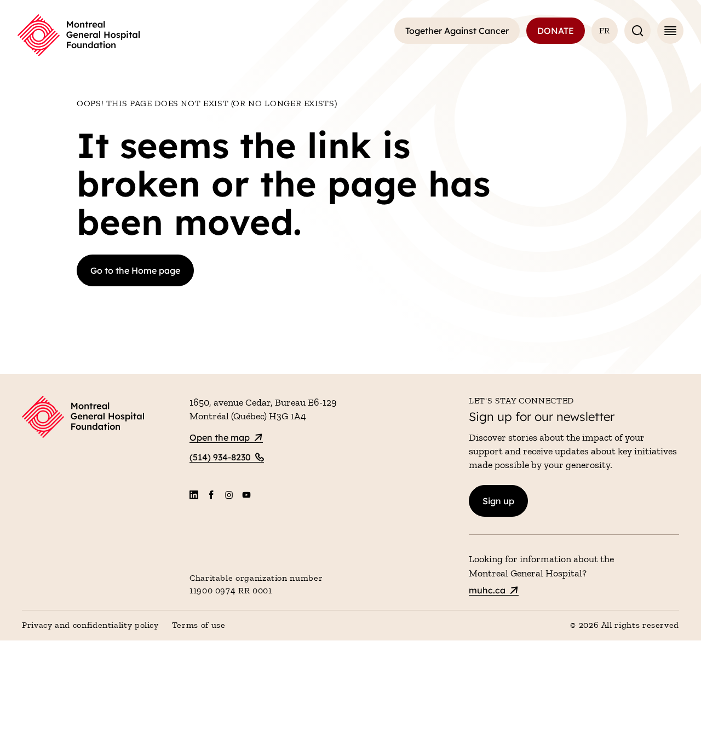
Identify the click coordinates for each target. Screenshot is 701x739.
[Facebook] (211, 494)
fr (604, 30)
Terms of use (199, 625)
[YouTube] (246, 494)
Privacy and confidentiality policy (90, 625)
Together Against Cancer (457, 30)
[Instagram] (229, 494)
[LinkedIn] (193, 494)
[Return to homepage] (99, 418)
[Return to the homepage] (79, 35)
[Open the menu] (670, 31)
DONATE (555, 30)
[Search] (637, 31)
